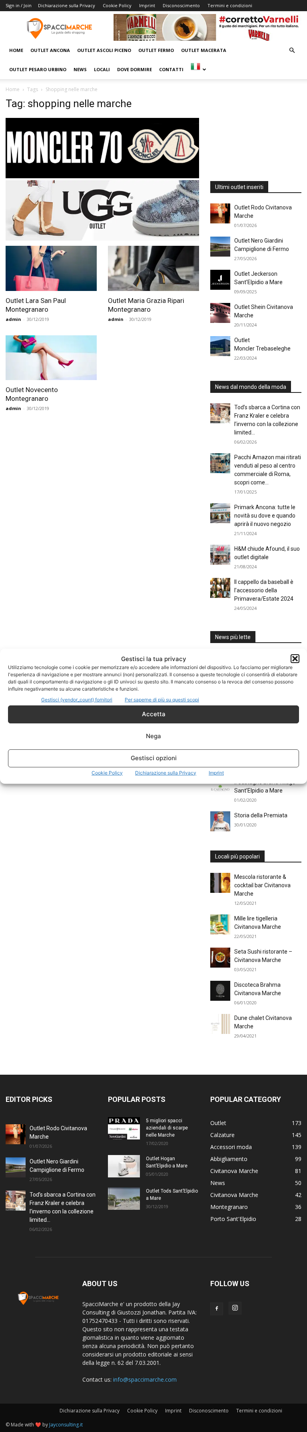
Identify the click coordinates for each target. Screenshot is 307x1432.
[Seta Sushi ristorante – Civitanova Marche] (220, 958)
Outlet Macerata (203, 50)
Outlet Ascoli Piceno (104, 50)
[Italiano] (198, 69)
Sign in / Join (19, 5)
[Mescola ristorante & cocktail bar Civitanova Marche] (220, 883)
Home (16, 50)
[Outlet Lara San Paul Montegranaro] (51, 268)
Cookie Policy (107, 773)
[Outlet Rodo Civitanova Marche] (220, 213)
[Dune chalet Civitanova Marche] (220, 1024)
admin (13, 319)
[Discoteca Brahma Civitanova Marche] (220, 991)
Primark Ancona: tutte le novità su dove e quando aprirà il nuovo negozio (264, 515)
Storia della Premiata (260, 815)
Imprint (216, 773)
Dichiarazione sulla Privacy (165, 773)
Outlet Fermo (156, 50)
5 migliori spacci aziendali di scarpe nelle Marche (167, 1128)
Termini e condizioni (229, 5)
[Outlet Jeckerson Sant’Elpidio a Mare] (220, 280)
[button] (295, 659)
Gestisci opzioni (154, 758)
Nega (153, 736)
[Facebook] (216, 1309)
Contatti (171, 69)
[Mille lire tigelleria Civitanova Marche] (220, 924)
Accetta (153, 714)
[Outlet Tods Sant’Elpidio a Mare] (124, 1198)
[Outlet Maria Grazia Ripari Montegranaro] (153, 268)
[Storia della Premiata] (220, 821)
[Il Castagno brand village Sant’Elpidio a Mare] (220, 788)
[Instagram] (235, 1308)
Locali (102, 69)
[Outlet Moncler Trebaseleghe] (220, 346)
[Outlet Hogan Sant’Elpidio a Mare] (124, 1166)
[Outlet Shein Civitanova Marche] (220, 313)
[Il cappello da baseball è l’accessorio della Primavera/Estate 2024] (220, 588)
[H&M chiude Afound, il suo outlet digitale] (220, 555)
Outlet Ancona (50, 50)
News (80, 69)
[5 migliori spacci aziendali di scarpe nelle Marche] (124, 1128)
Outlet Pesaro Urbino (37, 69)
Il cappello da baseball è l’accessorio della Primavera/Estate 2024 (263, 590)
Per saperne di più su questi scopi (162, 700)
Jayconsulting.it (66, 1424)
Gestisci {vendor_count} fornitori (76, 700)
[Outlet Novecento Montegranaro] (51, 357)
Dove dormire (134, 69)
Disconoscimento (181, 5)
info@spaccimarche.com (145, 1379)
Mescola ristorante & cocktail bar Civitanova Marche (262, 885)
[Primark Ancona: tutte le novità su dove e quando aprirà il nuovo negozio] (220, 513)
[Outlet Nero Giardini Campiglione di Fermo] (220, 247)
